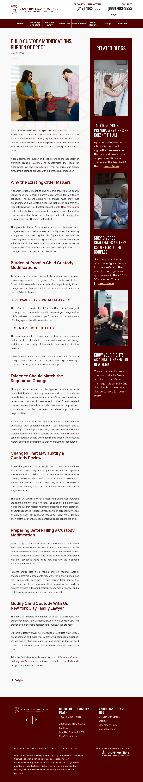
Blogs (108, 23)
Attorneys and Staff (35, 23)
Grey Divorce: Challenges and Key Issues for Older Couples (110, 245)
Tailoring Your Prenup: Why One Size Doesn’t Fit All (111, 130)
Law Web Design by (112, 748)
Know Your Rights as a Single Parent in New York (111, 359)
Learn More (111, 166)
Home (20, 23)
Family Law (64, 23)
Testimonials (79, 23)
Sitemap (74, 748)
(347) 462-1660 (88, 8)
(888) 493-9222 (120, 8)
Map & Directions (68, 736)
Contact (122, 23)
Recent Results (93, 23)
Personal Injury (49, 23)
